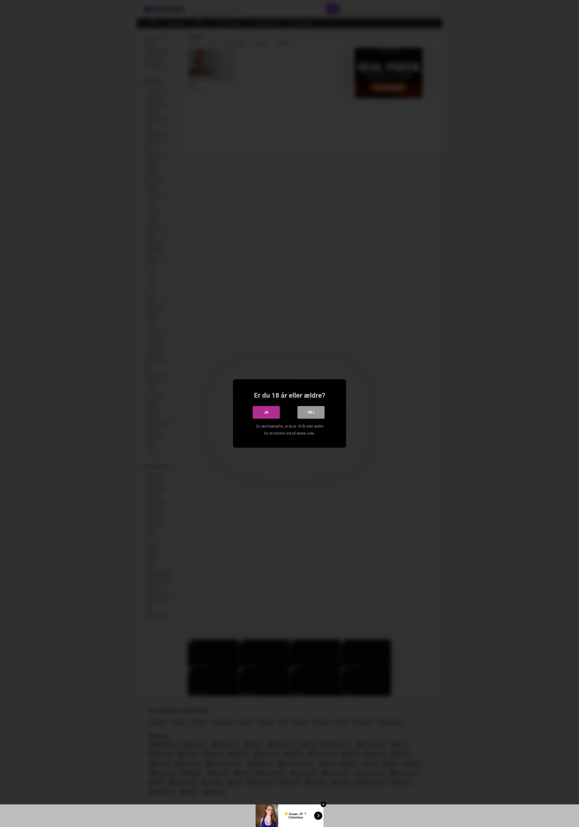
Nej (311, 412)
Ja (266, 412)
